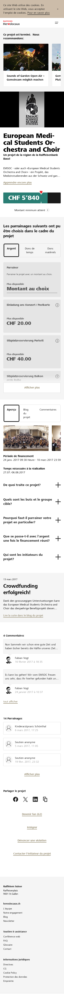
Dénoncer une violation (32, 840)
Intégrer (32, 827)
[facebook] (15, 799)
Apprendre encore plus (17, 182)
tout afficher (10, 701)
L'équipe (7, 908)
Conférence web (11, 936)
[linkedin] (35, 799)
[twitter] (25, 799)
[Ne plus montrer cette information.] (58, 9)
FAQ (5, 940)
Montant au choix (28, 288)
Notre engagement (12, 912)
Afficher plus (32, 387)
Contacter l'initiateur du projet (32, 853)
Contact (7, 949)
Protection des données (15, 977)
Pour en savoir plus (38, 12)
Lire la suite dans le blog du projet (23, 615)
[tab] (11, 248)
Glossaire (7, 944)
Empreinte (8, 981)
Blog (5, 917)
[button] (57, 23)
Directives (8, 964)
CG (4, 968)
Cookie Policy (10, 972)
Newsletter (8, 921)
